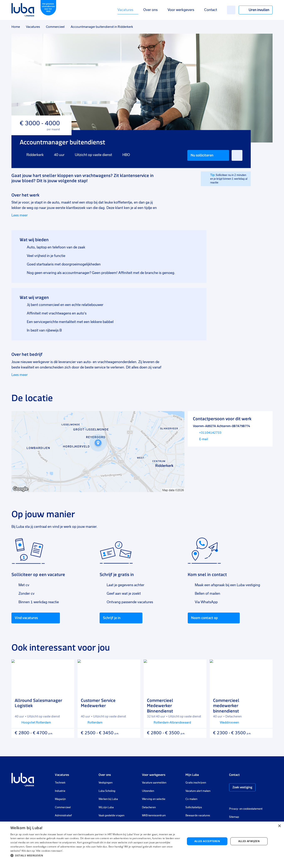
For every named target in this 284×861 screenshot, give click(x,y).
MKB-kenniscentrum (154, 815)
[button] (95, 855)
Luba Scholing (107, 791)
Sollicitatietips (193, 807)
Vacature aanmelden (154, 782)
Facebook (237, 799)
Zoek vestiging (242, 787)
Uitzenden (148, 791)
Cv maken (191, 799)
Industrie (60, 791)
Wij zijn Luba (106, 807)
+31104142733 (210, 432)
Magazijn (60, 799)
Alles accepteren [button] (207, 841)
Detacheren (149, 807)
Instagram (231, 799)
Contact (210, 10)
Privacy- (234, 808)
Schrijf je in (111, 617)
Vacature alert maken (197, 791)
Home (15, 26)
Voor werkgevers (181, 10)
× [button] (279, 826)
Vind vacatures (26, 617)
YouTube (252, 799)
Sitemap (234, 817)
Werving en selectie (153, 799)
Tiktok (261, 799)
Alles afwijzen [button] (249, 841)
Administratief (63, 815)
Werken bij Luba (108, 799)
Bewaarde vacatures (197, 815)
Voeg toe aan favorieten (237, 155)
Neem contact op (204, 617)
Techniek (60, 782)
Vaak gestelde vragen (111, 815)
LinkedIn (244, 799)
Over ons (150, 10)
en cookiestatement (251, 808)
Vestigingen (105, 782)
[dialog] (142, 841)
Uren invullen (259, 9)
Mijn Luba (192, 774)
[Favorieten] (231, 10)
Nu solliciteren (202, 155)
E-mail (203, 439)
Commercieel (55, 26)
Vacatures (125, 10)
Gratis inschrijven (195, 782)
